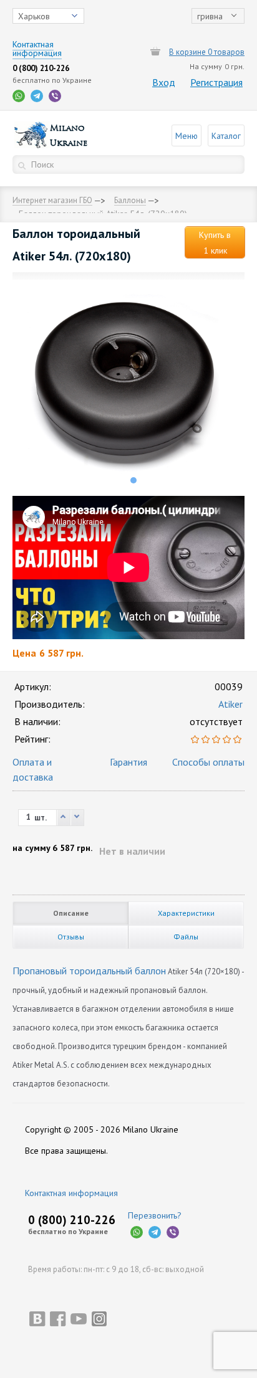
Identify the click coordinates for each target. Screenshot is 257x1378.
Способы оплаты (208, 762)
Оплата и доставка (32, 769)
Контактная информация (71, 1193)
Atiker (230, 704)
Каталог (226, 135)
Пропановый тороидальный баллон (89, 970)
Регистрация (216, 82)
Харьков (34, 16)
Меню (186, 135)
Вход (163, 82)
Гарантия (128, 762)
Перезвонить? (155, 1215)
